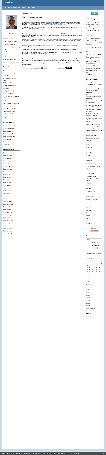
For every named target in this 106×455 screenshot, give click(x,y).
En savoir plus (75, 453)
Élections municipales (8, 133)
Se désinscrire (95, 245)
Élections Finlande (7, 177)
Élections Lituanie (7, 198)
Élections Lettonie (7, 196)
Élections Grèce (7, 182)
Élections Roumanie (8, 220)
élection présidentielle (91, 191)
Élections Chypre (7, 163)
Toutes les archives (90, 308)
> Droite (88, 170)
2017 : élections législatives (9, 54)
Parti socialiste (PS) (7, 106)
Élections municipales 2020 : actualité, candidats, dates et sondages (93, 24)
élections (88, 194)
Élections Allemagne (8, 152)
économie (88, 188)
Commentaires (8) (36, 68)
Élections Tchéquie (7, 233)
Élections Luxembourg (8, 201)
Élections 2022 (89, 196)
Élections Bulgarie (7, 161)
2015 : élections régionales (9, 59)
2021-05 (88, 305)
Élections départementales (9, 125)
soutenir (47, 22)
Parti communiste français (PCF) (11, 103)
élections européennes (91, 199)
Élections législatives (8, 131)
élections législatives (91, 202)
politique (88, 221)
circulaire (79, 34)
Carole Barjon (89, 82)
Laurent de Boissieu (91, 88)
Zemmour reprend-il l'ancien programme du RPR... (94, 84)
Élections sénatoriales (8, 142)
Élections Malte (7, 206)
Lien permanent (29, 68)
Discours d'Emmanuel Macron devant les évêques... (94, 120)
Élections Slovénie (7, 228)
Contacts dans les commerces (93, 94)
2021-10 (88, 300)
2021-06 (88, 303)
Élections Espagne (7, 171)
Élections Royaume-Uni (9, 223)
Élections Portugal (7, 217)
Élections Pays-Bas (7, 212)
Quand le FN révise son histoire (93, 54)
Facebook (45, 68)
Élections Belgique (7, 158)
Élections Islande (7, 190)
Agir (4, 70)
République (89, 223)
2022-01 (88, 295)
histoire (88, 207)
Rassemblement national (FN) (10, 108)
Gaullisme (88, 150)
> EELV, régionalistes (91, 173)
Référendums (6, 144)
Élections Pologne (7, 215)
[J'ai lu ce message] (104, 453)
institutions (88, 210)
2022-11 (88, 284)
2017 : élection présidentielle (10, 56)
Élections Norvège (7, 209)
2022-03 (88, 292)
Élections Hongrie (7, 185)
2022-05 (88, 289)
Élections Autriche (7, 155)
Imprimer (62, 68)
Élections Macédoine (8, 204)
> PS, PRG (88, 183)
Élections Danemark (8, 169)
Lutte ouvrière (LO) (8, 93)
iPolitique (8, 2)
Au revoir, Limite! (90, 51)
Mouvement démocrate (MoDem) (11, 96)
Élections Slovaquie (8, 225)
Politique (88, 155)
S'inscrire (95, 242)
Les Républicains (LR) (8, 91)
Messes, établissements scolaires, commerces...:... (93, 90)
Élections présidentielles (9, 136)
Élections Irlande (7, 188)
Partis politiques (90, 152)
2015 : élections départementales (11, 62)
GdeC (87, 109)
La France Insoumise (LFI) (9, 85)
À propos (11, 33)
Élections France (7, 179)
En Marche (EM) (7, 75)
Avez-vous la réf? (90, 65)
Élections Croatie (7, 166)
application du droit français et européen (56, 24)
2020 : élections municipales (10, 44)
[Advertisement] (94, 347)
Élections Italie (6, 193)
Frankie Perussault (90, 113)
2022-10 (88, 287)
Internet (88, 215)
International (89, 212)
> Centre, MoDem (90, 163)
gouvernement (89, 204)
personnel (88, 218)
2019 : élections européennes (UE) (11, 47)
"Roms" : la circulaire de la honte (32, 17)
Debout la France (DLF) (9, 73)
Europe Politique (90, 147)
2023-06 (88, 281)
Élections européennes (8, 128)
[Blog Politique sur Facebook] (94, 253)
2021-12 (88, 297)
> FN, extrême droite (91, 176)
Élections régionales (8, 139)
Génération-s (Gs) (7, 82)
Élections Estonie (7, 174)
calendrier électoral (90, 185)
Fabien (87, 124)
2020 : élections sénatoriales (10, 41)
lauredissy (88, 128)
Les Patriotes (6, 88)
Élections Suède (7, 231)
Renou (87, 100)
